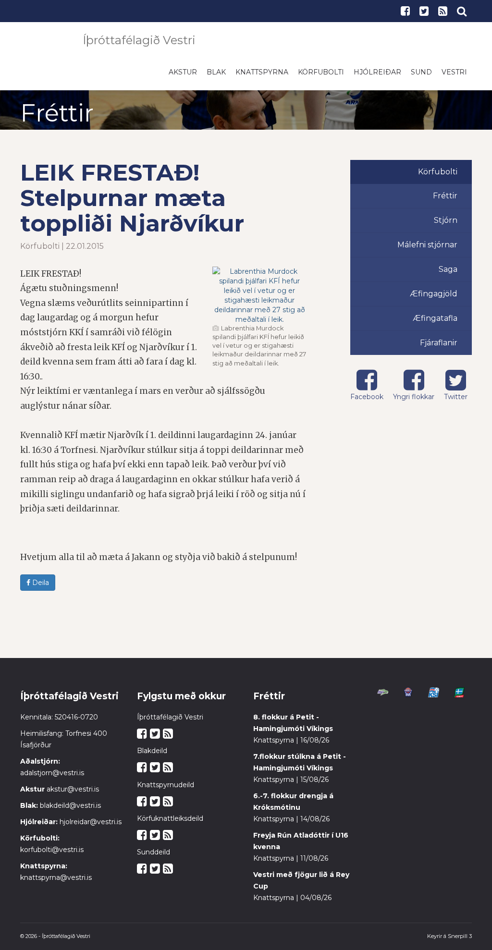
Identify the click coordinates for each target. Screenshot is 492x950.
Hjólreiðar (377, 77)
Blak (216, 77)
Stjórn (445, 225)
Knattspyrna (261, 77)
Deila (39, 587)
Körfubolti (321, 77)
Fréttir (445, 200)
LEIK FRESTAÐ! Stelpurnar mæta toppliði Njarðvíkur (132, 202)
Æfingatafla (435, 323)
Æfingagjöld (433, 298)
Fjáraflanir (438, 347)
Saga (448, 274)
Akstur (183, 77)
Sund (421, 77)
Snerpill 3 (460, 941)
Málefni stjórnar (427, 249)
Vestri (454, 77)
